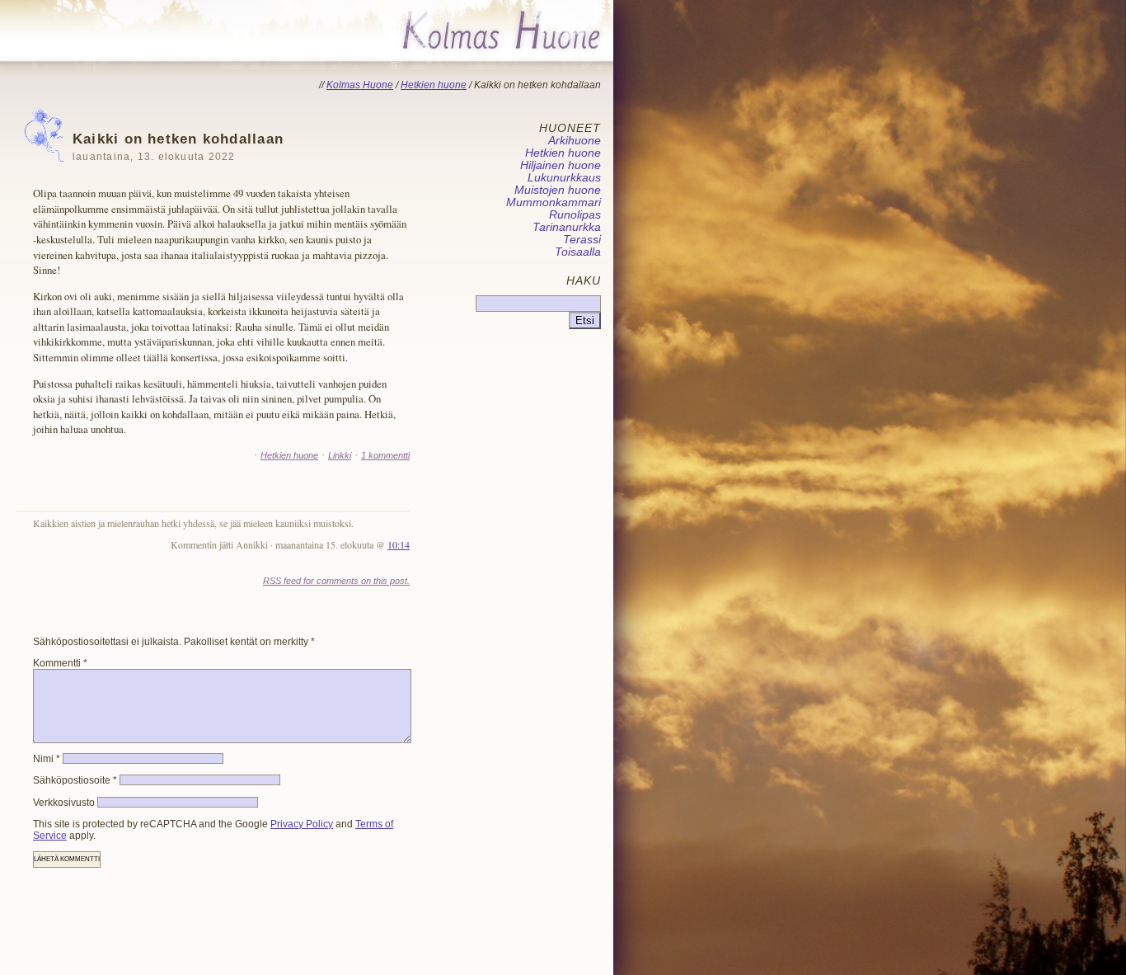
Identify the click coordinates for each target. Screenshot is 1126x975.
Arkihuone (574, 140)
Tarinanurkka (567, 227)
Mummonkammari (553, 202)
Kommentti (60, 663)
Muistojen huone (557, 190)
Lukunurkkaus (564, 178)
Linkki (339, 455)
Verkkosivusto (64, 802)
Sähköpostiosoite (75, 780)
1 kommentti (385, 455)
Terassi (582, 239)
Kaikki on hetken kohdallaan (178, 146)
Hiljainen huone (560, 165)
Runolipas (575, 215)
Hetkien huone (289, 455)
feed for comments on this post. (336, 581)
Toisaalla (578, 252)
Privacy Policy (301, 824)
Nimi (46, 759)
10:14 (398, 544)
